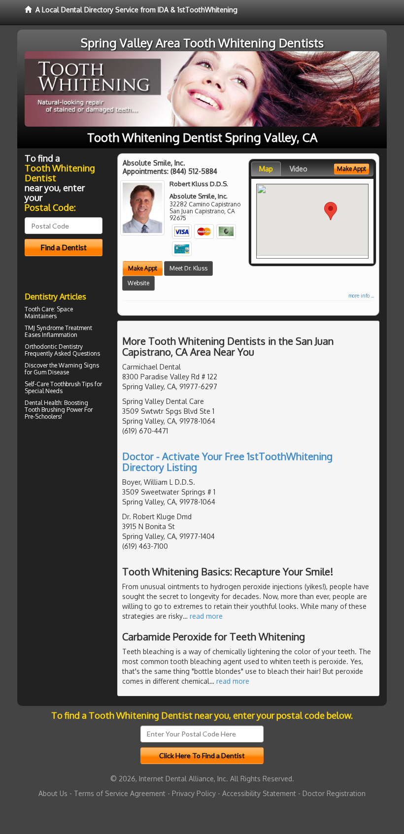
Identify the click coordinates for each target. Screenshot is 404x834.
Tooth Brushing (45, 409)
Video (298, 169)
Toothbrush (65, 384)
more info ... (361, 296)
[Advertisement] (75, 509)
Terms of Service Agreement (120, 793)
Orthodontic (41, 346)
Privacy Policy (194, 793)
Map (266, 169)
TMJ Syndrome (44, 328)
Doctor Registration (334, 793)
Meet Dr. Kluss (188, 268)
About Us (52, 793)
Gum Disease (51, 372)
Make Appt (142, 268)
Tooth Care (39, 309)
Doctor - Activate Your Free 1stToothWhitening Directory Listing (227, 461)
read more (206, 616)
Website (138, 283)
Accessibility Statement (259, 793)
